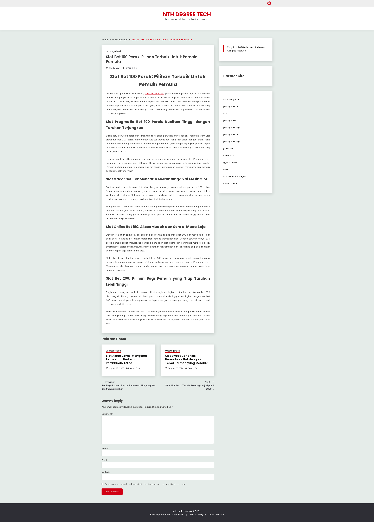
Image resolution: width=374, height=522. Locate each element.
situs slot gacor (231, 99)
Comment (107, 413)
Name (105, 448)
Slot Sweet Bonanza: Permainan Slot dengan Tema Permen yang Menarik (186, 359)
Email (105, 460)
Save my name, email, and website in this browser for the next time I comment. (146, 484)
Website (106, 472)
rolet (225, 169)
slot (225, 113)
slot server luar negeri (234, 176)
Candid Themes (216, 514)
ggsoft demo (230, 162)
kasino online (230, 183)
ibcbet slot (228, 155)
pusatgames (229, 120)
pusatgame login (231, 127)
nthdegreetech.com (254, 47)
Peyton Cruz (131, 68)
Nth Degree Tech (187, 14)
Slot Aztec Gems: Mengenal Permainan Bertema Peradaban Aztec (126, 359)
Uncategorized (113, 51)
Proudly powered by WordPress (167, 514)
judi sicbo (228, 148)
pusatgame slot (231, 106)
